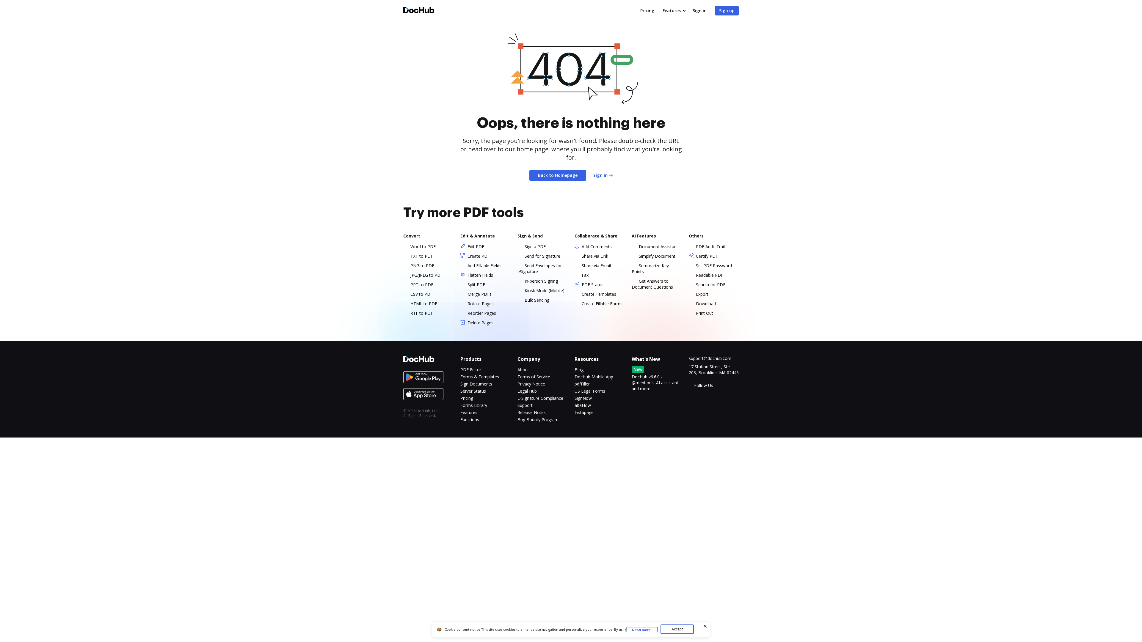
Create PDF (479, 256)
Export (702, 294)
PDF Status (592, 284)
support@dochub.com (710, 358)
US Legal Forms (590, 391)
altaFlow (583, 405)
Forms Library (473, 405)
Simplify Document (657, 256)
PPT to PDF (421, 284)
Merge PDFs (480, 294)
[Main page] (418, 11)
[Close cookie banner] (705, 626)
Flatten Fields (480, 275)
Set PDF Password (714, 265)
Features (672, 10)
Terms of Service (533, 377)
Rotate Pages (481, 303)
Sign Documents (476, 384)
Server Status (473, 391)
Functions (469, 419)
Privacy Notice (531, 384)
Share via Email (596, 265)
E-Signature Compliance (540, 398)
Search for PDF (710, 284)
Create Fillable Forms (602, 303)
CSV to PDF (421, 294)
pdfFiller (582, 384)
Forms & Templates (479, 377)
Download (706, 303)
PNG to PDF (422, 265)
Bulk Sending (537, 300)
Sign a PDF (535, 246)
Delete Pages (480, 322)
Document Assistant (658, 246)
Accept (677, 629)
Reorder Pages (482, 313)
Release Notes (531, 412)
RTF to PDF (421, 313)
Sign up (727, 10)
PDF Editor (470, 369)
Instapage (584, 412)
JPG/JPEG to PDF (426, 275)
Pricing (647, 10)
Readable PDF (709, 275)
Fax (585, 275)
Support (525, 405)
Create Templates (599, 294)
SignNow (583, 398)
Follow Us (703, 385)
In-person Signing (541, 281)
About (523, 369)
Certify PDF (707, 256)
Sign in (700, 10)
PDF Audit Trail (710, 246)
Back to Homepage (558, 175)
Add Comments (597, 246)
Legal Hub (527, 391)
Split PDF (476, 284)
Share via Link (595, 256)
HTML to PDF (423, 303)
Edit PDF (476, 246)
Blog (579, 369)
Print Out (704, 313)
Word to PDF (423, 246)
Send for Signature (542, 256)
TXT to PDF (421, 256)
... (640, 630)
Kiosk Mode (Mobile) (544, 290)
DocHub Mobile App (594, 377)
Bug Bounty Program (538, 419)
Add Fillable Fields (484, 265)
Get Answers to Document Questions (652, 284)
